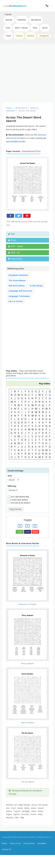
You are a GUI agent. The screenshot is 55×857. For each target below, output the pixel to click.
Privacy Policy (29, 843)
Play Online (16, 258)
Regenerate (15, 509)
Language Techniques (19, 296)
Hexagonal (44, 35)
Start (19, 532)
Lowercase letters (19, 499)
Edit (13, 233)
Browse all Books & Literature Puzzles (25, 792)
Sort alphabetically (19, 496)
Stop (27, 532)
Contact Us (6, 849)
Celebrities (21, 19)
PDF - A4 (15, 252)
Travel (8, 35)
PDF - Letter (17, 246)
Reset (35, 532)
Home (4, 843)
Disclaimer (41, 843)
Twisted (19, 35)
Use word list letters (20, 502)
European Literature (18, 275)
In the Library (36, 285)
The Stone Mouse (17, 280)
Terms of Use (15, 843)
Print (13, 240)
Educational (36, 19)
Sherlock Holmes (17, 285)
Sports (45, 27)
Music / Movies (21, 27)
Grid (9, 475)
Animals (8, 19)
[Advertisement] (27, 73)
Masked (30, 35)
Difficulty (12, 486)
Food (7, 27)
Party (35, 27)
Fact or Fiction (16, 301)
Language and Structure (20, 290)
